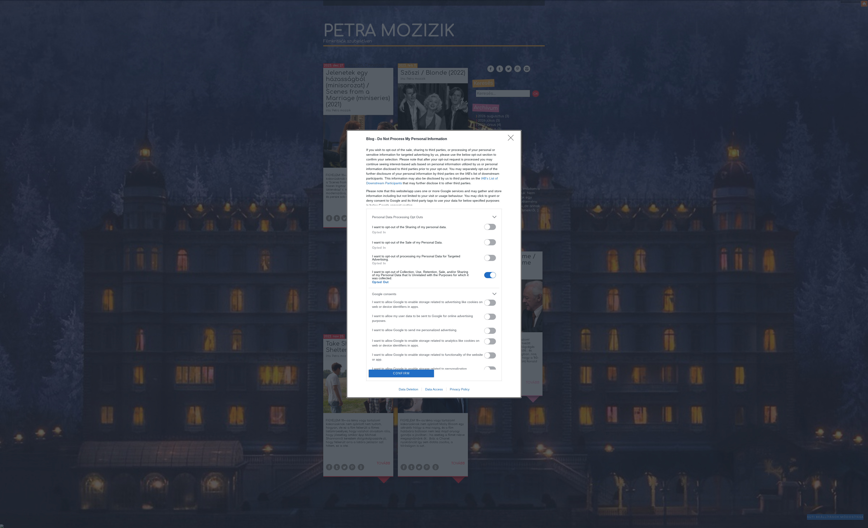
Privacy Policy (459, 389)
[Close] (512, 139)
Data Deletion (408, 389)
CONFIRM (401, 373)
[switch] (490, 227)
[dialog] (434, 264)
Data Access (434, 389)
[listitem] (434, 217)
